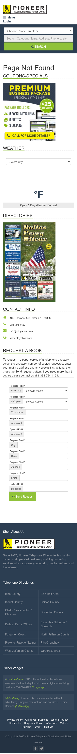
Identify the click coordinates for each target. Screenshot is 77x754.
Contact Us (15, 723)
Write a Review (59, 719)
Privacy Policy (15, 719)
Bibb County (12, 594)
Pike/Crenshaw (50, 642)
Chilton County (50, 602)
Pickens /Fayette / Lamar (20, 642)
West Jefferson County (19, 651)
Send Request (24, 496)
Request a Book (33, 723)
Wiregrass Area (50, 651)
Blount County (14, 602)
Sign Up (48, 726)
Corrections (51, 723)
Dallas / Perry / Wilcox (18, 624)
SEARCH (40, 46)
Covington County (52, 612)
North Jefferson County (55, 634)
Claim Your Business (36, 719)
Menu (10, 17)
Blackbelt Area (50, 594)
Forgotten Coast (15, 634)
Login (7, 21)
